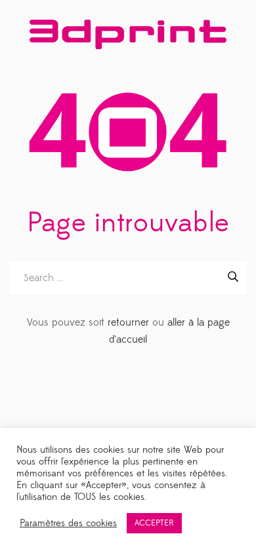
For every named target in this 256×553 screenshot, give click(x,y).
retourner (128, 322)
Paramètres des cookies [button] (68, 523)
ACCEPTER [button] (154, 523)
